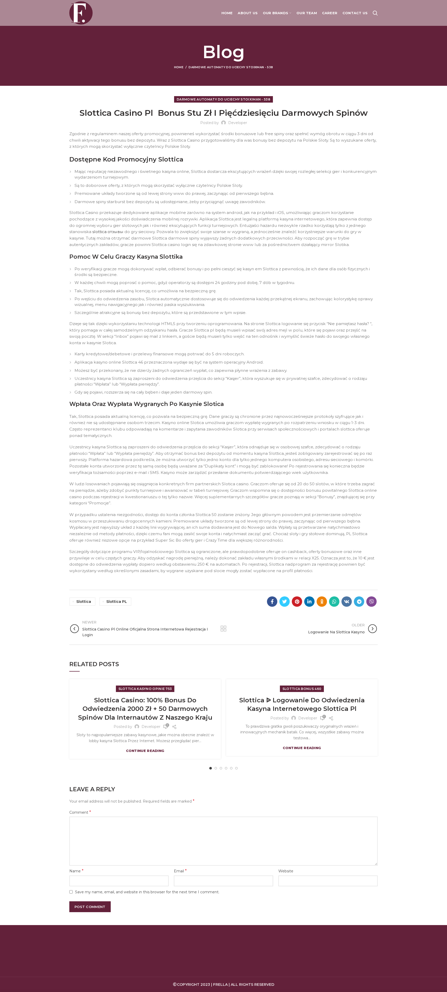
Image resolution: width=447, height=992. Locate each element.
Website (285, 871)
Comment (80, 812)
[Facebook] (272, 601)
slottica (83, 601)
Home (178, 67)
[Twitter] (284, 601)
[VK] (346, 601)
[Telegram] (359, 601)
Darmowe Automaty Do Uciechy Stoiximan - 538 (231, 67)
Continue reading (145, 750)
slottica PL (116, 601)
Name (76, 870)
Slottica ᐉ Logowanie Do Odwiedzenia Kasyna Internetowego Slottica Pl (302, 704)
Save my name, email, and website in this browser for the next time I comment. (147, 892)
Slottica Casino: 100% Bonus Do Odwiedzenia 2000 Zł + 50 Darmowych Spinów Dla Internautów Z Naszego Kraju (145, 708)
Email (180, 870)
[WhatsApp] (334, 601)
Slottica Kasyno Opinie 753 (145, 689)
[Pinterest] (297, 601)
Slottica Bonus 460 (301, 689)
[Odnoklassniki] (322, 601)
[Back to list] (223, 629)
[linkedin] (309, 601)
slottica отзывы (107, 231)
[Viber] (371, 601)
